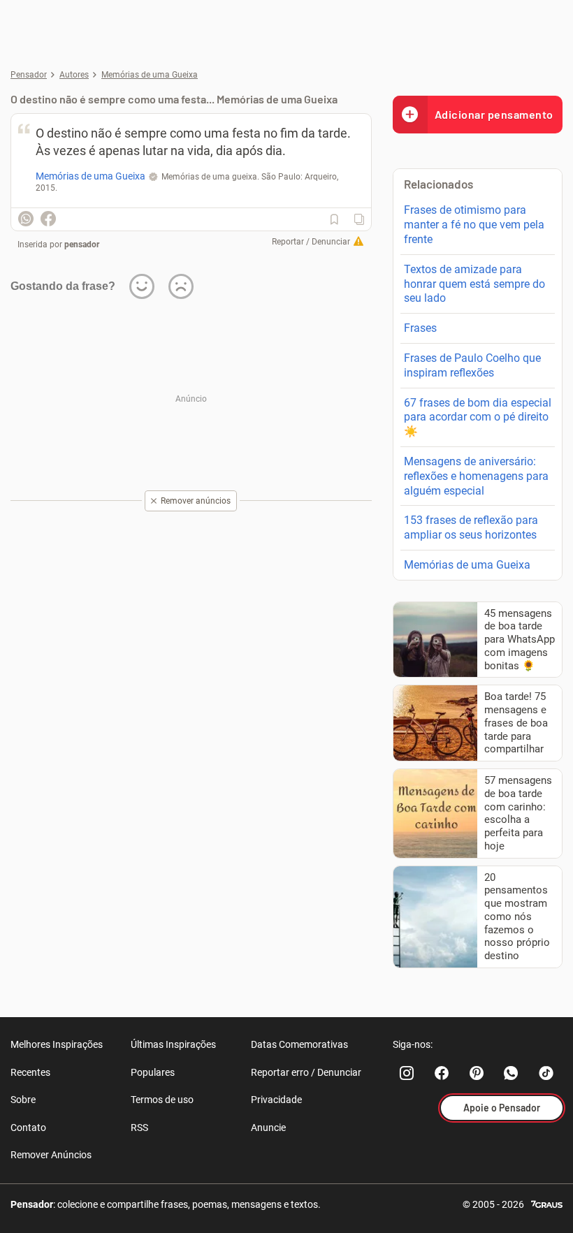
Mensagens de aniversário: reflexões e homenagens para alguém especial (476, 476)
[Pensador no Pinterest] (477, 1073)
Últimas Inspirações (173, 1044)
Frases (420, 328)
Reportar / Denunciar (311, 242)
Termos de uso (162, 1099)
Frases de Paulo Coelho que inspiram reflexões (472, 365)
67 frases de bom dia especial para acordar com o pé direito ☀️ (477, 417)
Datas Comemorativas (299, 1044)
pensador (81, 244)
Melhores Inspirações (56, 1044)
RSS (139, 1127)
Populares (153, 1072)
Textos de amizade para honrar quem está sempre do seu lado (474, 284)
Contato (28, 1127)
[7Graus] (547, 1203)
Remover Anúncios (51, 1154)
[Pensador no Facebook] (442, 1073)
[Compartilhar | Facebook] (48, 218)
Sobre (23, 1099)
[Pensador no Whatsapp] (511, 1073)
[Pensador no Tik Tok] (546, 1073)
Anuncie (268, 1127)
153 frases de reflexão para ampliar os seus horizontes (471, 527)
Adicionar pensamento (494, 114)
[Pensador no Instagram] (407, 1073)
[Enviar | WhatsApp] (26, 218)
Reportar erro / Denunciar (306, 1072)
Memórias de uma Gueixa (467, 564)
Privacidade (276, 1099)
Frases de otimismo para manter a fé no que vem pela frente (474, 224)
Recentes (30, 1072)
